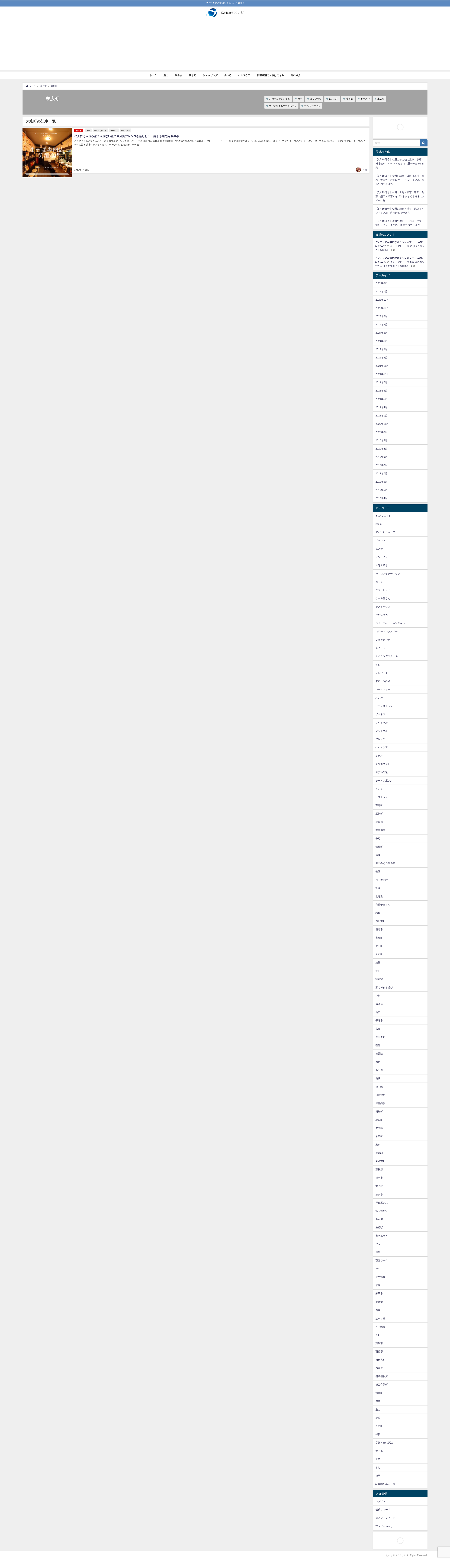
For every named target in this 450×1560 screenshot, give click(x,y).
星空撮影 (380, 1103)
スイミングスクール (386, 656)
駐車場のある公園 (385, 1484)
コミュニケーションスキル (390, 623)
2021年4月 (381, 407)
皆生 (377, 1268)
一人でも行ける (312, 106)
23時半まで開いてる (279, 99)
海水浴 (379, 1219)
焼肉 (377, 1244)
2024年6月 (381, 316)
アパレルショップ (385, 532)
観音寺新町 (381, 1384)
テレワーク (381, 673)
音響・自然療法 (384, 1442)
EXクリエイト (383, 515)
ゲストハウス (382, 606)
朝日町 (379, 1120)
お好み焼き (381, 565)
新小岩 (379, 1070)
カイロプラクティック (387, 573)
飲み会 (178, 75)
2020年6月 (381, 432)
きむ (365, 170)
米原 (377, 1285)
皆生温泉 (380, 1277)
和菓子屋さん (382, 904)
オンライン (381, 557)
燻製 (377, 1252)
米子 (300, 99)
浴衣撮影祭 (381, 1211)
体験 (377, 855)
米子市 (379, 1293)
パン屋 (379, 697)
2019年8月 (381, 465)
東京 (377, 1144)
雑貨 (377, 1434)
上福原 (379, 822)
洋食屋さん (381, 1202)
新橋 (377, 1078)
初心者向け (381, 880)
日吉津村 (380, 1095)
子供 (377, 971)
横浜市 (379, 1177)
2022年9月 (381, 349)
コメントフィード (385, 1518)
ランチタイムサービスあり (283, 106)
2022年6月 (381, 357)
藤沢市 (379, 1343)
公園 (377, 871)
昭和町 (379, 1111)
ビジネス (380, 714)
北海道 (379, 896)
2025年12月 (382, 299)
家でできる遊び (384, 987)
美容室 (379, 1302)
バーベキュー (382, 689)
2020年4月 (381, 448)
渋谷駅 (379, 1227)
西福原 (379, 1368)
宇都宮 (379, 979)
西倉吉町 (380, 1360)
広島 (377, 1029)
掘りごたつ (315, 99)
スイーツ (380, 648)
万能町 (379, 805)
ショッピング (210, 75)
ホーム (153, 75)
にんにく (333, 99)
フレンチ (380, 739)
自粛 (377, 1310)
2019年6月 (381, 481)
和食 (377, 913)
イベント (380, 540)
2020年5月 (381, 440)
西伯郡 (379, 1351)
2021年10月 (382, 374)
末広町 (380, 99)
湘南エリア (381, 1235)
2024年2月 (381, 333)
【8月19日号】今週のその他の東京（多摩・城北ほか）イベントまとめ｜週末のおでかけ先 (400, 163)
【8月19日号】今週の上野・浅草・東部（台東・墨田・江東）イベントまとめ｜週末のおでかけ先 (400, 196)
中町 (377, 838)
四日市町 (380, 921)
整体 (377, 1045)
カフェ (379, 582)
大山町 (379, 946)
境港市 (379, 929)
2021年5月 (381, 399)
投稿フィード (382, 1509)
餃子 (377, 1475)
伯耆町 (379, 846)
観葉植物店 (381, 1376)
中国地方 (380, 830)
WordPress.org (383, 1526)
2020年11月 (381, 424)
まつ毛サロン (382, 764)
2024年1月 (381, 341)
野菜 (377, 1418)
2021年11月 (381, 366)
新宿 (377, 1062)
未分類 (379, 1128)
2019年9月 (381, 457)
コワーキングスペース (387, 631)
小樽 (377, 995)
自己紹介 (296, 75)
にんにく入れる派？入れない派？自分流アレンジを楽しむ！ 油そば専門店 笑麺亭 (126, 136)
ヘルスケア (244, 75)
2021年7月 (381, 382)
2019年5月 (381, 490)
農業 (377, 1401)
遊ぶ (165, 75)
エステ (379, 548)
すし (377, 664)
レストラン (381, 797)
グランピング (382, 590)
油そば (349, 99)
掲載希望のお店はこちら (270, 75)
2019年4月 (381, 498)
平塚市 (379, 1020)
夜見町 (379, 937)
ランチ (379, 789)
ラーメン (365, 99)
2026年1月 (381, 291)
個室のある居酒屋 (385, 863)
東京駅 (379, 1153)
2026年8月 (381, 283)
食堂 (377, 1459)
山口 (377, 1012)
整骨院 (379, 1053)
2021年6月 (381, 390)
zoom (378, 524)
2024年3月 (381, 324)
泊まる (192, 75)
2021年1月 (381, 415)
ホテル (379, 755)
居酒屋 (379, 1004)
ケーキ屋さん (382, 598)
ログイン (380, 1501)
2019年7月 (381, 473)
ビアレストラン (384, 706)
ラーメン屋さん (384, 780)
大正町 (379, 954)
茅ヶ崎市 (380, 1326)
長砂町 (379, 1426)
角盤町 (379, 1393)
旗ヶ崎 (379, 1087)
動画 (377, 888)
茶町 (377, 1335)
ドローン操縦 (382, 681)
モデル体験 (381, 772)
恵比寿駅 (380, 1037)
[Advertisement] (225, 45)
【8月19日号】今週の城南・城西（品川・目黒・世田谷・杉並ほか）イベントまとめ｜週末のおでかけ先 (400, 180)
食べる (228, 75)
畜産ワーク (381, 1260)
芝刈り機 (380, 1318)
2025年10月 (382, 308)
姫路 (377, 962)
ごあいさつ (381, 615)
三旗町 (379, 813)
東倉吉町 (380, 1161)
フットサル (381, 722)
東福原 (379, 1169)
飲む (377, 1467)
